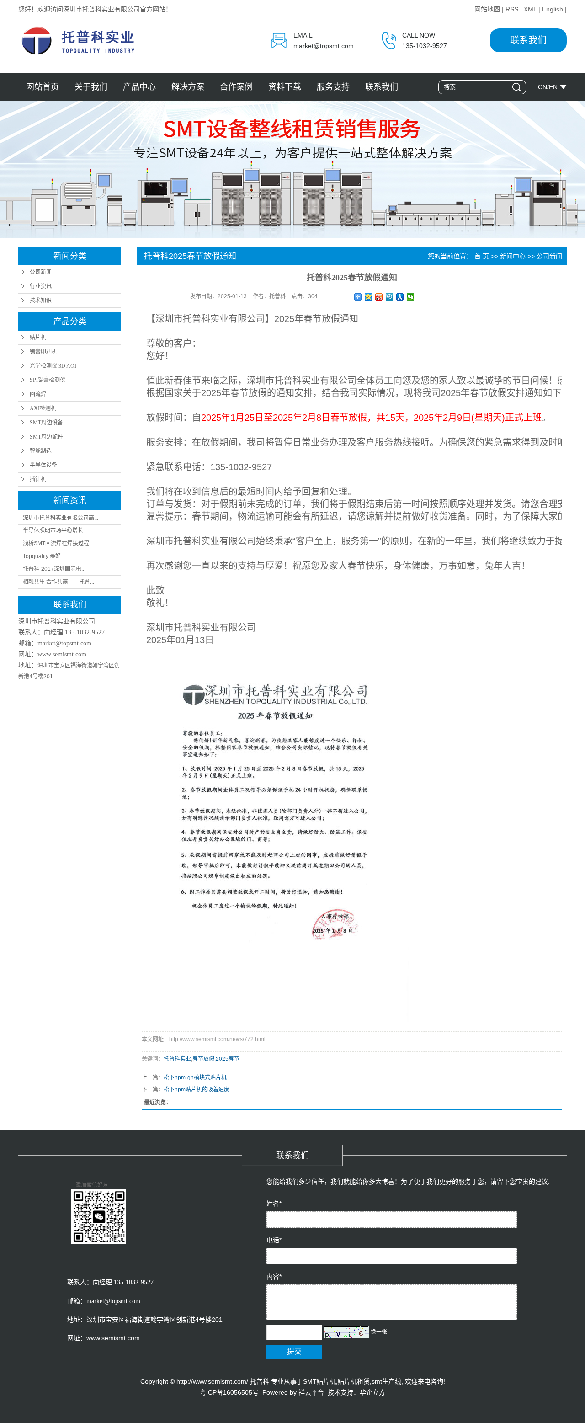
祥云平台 (311, 1392)
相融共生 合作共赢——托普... (58, 582)
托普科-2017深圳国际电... (54, 569)
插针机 (38, 479)
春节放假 (203, 1059)
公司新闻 (41, 272)
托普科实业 (177, 1059)
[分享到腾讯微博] (390, 297)
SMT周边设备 (46, 422)
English (552, 9)
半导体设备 (43, 465)
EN (553, 87)
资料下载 (284, 86)
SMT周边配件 (46, 437)
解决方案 (187, 86)
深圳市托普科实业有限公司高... (60, 518)
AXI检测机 (43, 408)
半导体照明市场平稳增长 (53, 530)
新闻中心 (513, 256)
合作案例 (236, 86)
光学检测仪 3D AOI (53, 366)
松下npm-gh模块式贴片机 (195, 1077)
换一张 (379, 1332)
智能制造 (41, 451)
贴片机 (38, 337)
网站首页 (42, 86)
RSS (511, 9)
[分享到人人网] (400, 297)
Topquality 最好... (44, 556)
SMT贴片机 (319, 1381)
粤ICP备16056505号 (229, 1392)
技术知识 (41, 300)
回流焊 (38, 394)
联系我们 (528, 40)
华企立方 (372, 1392)
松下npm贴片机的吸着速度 (196, 1089)
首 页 (481, 256)
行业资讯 (41, 286)
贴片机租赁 (354, 1381)
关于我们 (90, 86)
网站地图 (487, 9)
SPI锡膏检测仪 (47, 380)
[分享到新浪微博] (379, 297)
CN (542, 87)
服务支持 (333, 86)
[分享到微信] (411, 297)
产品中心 (139, 86)
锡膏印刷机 (43, 352)
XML (530, 9)
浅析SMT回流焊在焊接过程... (58, 543)
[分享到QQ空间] (368, 297)
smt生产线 (386, 1381)
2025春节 (227, 1059)
